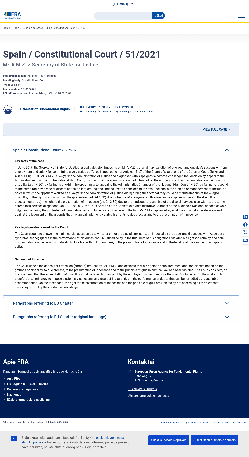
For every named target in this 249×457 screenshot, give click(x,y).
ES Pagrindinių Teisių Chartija (27, 384)
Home (6, 28)
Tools (16, 28)
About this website (170, 422)
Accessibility (239, 422)
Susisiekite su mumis (142, 389)
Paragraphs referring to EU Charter (43, 303)
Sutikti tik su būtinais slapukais (214, 440)
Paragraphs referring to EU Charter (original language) (59, 317)
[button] (245, 217)
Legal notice (190, 422)
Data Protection (221, 422)
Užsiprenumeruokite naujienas (28, 400)
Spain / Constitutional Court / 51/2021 (66, 28)
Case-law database (33, 28)
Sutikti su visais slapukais (168, 440)
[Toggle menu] (241, 16)
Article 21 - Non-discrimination (118, 107)
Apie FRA (13, 379)
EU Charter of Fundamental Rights (43, 109)
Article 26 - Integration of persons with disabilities (127, 111)
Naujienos (14, 394)
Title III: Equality (88, 107)
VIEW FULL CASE (215, 129)
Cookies (204, 422)
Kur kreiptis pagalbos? (22, 389)
